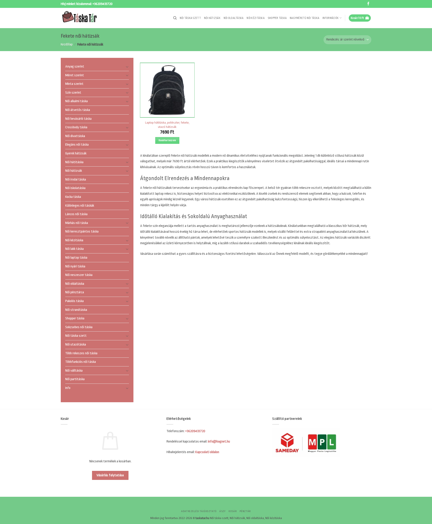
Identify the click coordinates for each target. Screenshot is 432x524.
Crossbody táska (76, 127)
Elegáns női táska (77, 145)
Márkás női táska (76, 223)
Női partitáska (75, 379)
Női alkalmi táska (76, 101)
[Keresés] (175, 18)
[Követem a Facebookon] (368, 4)
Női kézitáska (255, 18)
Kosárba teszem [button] (167, 140)
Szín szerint (73, 93)
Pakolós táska (74, 301)
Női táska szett (190, 18)
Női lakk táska (74, 249)
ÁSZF (222, 511)
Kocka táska (73, 197)
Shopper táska (277, 18)
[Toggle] (127, 66)
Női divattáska (75, 136)
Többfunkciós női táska (80, 362)
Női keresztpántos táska (82, 232)
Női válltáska (74, 371)
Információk (330, 18)
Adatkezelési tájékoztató (199, 511)
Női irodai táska (75, 179)
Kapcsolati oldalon (207, 452)
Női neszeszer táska (78, 275)
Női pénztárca (74, 292)
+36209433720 (102, 4)
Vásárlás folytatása (110, 475)
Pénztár (245, 511)
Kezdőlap (67, 44)
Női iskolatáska (75, 188)
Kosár (233, 511)
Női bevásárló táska (78, 119)
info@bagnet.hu (219, 441)
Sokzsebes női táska (78, 327)
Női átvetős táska (77, 110)
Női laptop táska (76, 258)
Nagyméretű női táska (304, 18)
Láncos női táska (76, 214)
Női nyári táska (75, 266)
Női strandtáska (76, 310)
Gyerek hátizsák (75, 153)
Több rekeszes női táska (81, 353)
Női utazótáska (75, 344)
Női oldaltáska (234, 18)
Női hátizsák (212, 18)
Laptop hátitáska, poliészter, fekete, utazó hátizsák (167, 125)
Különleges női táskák (79, 206)
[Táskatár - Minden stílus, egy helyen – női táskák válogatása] (83, 18)
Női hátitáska (74, 162)
